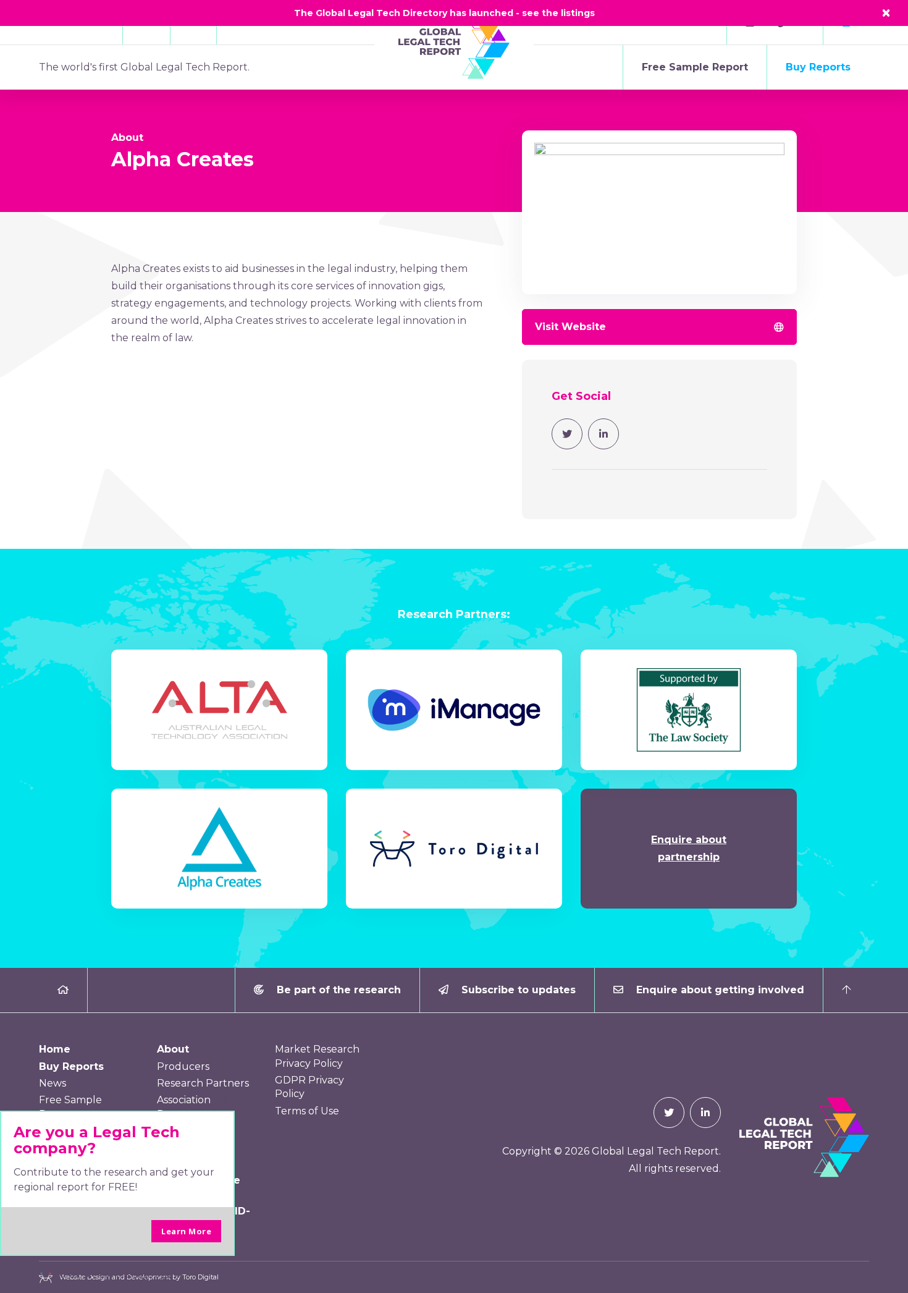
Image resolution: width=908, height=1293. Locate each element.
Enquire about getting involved (718, 990)
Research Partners (203, 1083)
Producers (183, 1066)
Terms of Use (307, 1111)
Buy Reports (818, 67)
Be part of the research (337, 990)
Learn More (186, 1231)
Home (54, 1049)
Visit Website (570, 327)
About (127, 137)
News (52, 1083)
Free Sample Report (695, 67)
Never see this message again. (117, 1274)
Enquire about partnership (688, 848)
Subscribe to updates (517, 990)
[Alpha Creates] (659, 219)
